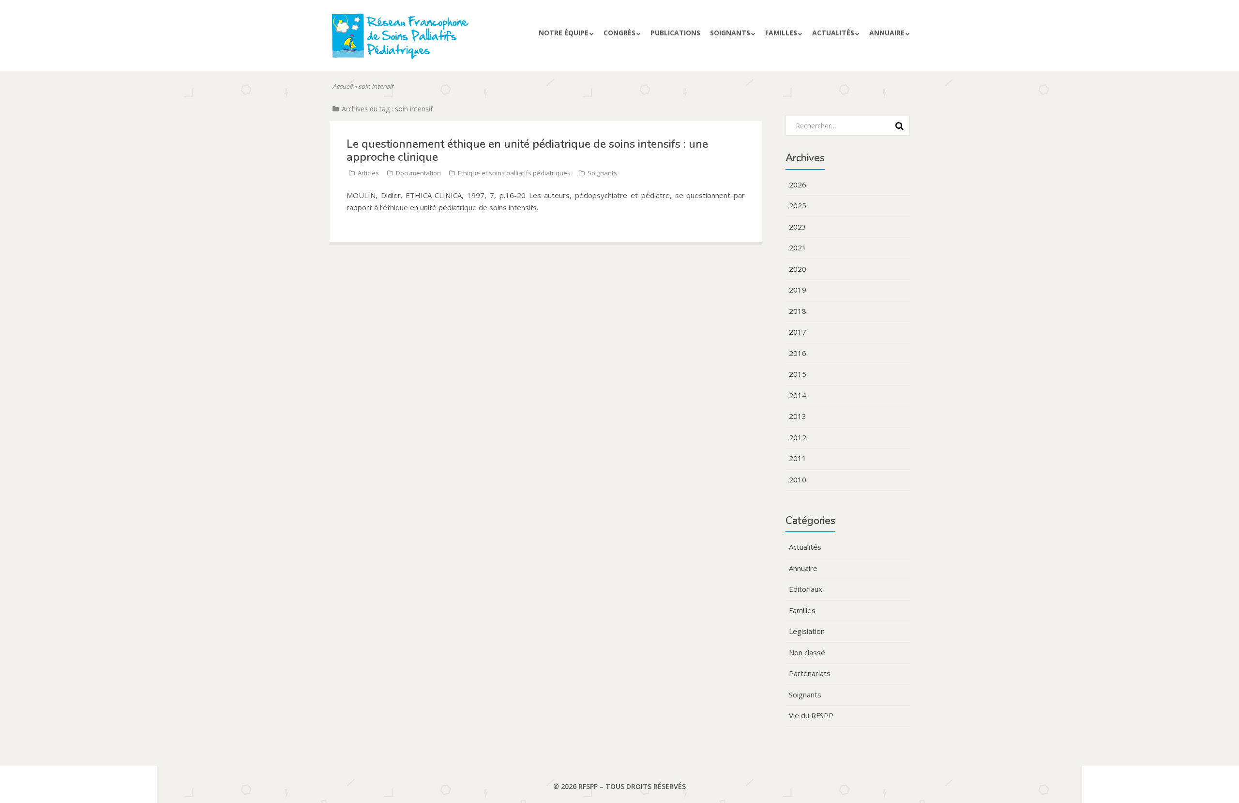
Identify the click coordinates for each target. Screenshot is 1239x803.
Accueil (342, 86)
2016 (797, 353)
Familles (781, 32)
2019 (797, 289)
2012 (797, 437)
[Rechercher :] (845, 125)
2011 (797, 458)
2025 (797, 205)
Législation (807, 631)
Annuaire (887, 32)
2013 (797, 416)
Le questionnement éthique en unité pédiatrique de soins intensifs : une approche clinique (527, 150)
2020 (797, 269)
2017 (797, 332)
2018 (797, 311)
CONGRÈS (619, 32)
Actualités (833, 32)
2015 (797, 374)
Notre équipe (564, 32)
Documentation (418, 173)
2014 (797, 395)
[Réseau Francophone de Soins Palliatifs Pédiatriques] (422, 40)
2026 (797, 184)
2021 (797, 247)
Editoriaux (805, 589)
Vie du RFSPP (811, 715)
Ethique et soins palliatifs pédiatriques (514, 173)
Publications (675, 32)
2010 (797, 479)
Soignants (730, 32)
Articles (368, 173)
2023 (797, 227)
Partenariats (810, 673)
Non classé (807, 652)
